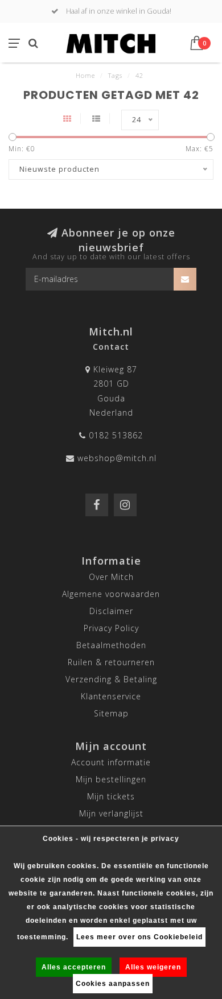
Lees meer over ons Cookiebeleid (139, 937)
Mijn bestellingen (111, 779)
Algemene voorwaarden (111, 593)
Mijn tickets (111, 796)
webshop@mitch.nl (117, 458)
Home (85, 75)
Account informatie (111, 762)
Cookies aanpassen (113, 984)
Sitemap (111, 713)
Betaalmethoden (111, 645)
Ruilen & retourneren (111, 662)
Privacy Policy (111, 628)
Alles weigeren (153, 967)
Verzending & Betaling (111, 679)
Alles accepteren (74, 967)
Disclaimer (111, 611)
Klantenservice (111, 696)
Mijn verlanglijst (111, 813)
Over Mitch (111, 576)
